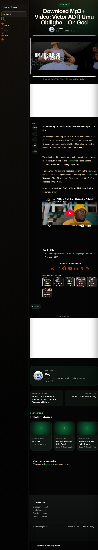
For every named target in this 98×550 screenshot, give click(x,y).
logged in (48, 464)
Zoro (70, 161)
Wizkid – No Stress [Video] (84, 397)
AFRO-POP (64, 5)
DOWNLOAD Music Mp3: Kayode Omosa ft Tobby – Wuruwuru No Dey (44, 399)
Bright (60, 28)
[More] (2, 39)
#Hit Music (35, 306)
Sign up (14, 7)
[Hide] (1, 44)
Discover (6, 26)
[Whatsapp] (52, 268)
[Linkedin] (76, 268)
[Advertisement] (64, 100)
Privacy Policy (88, 527)
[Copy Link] (87, 268)
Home (5, 21)
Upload (5, 35)
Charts (5, 30)
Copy (35, 152)
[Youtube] (70, 268)
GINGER (36, 441)
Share (35, 128)
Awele (89, 174)
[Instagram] (58, 268)
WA (34, 146)
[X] (82, 268)
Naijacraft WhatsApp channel (49, 546)
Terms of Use (73, 527)
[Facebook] (64, 268)
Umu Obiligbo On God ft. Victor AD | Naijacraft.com (69, 253)
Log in (7, 7)
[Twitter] (2, 23)
